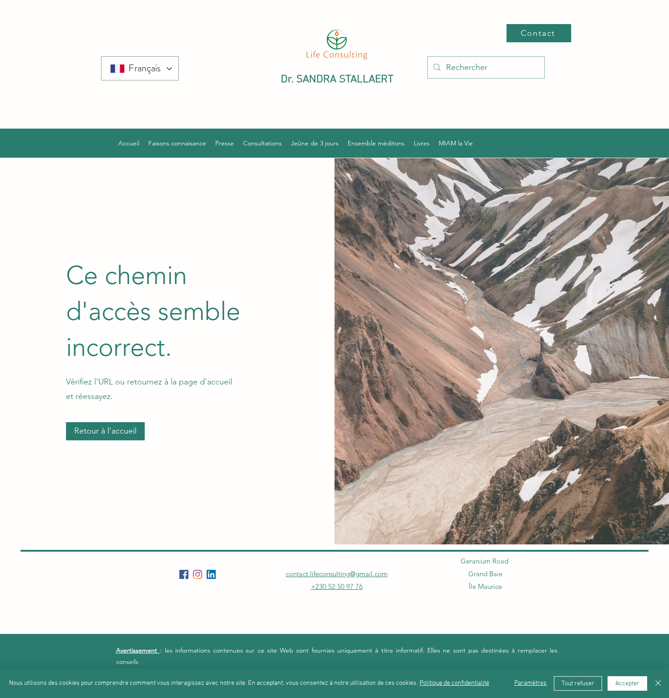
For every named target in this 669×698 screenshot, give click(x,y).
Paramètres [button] (530, 683)
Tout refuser (578, 684)
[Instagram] (197, 574)
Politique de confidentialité (454, 683)
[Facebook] (183, 574)
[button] (105, 431)
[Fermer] (658, 683)
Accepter (627, 684)
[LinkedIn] (211, 574)
